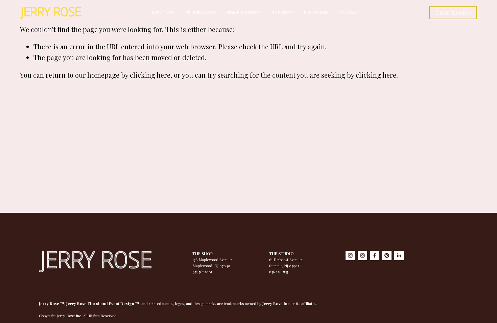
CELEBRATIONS (200, 12)
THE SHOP (282, 12)
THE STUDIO (315, 12)
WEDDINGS (163, 12)
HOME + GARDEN (244, 12)
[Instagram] (350, 255)
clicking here (150, 75)
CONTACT (348, 12)
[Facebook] (374, 255)
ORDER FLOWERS (453, 13)
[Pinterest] (387, 255)
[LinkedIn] (399, 255)
